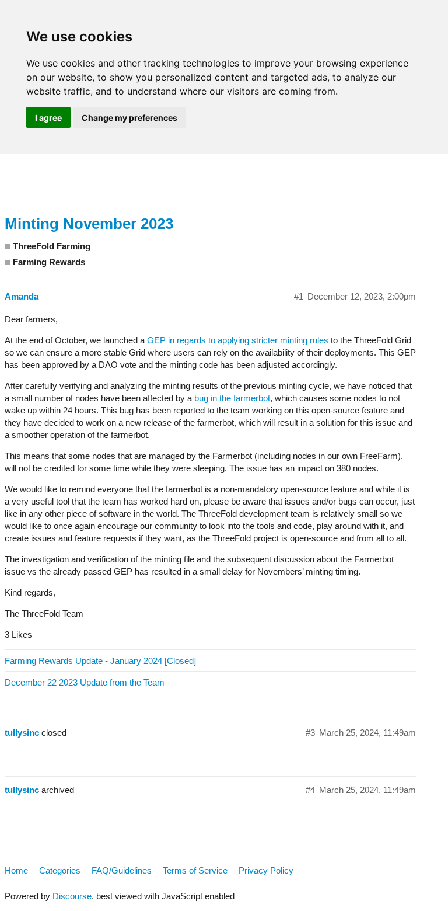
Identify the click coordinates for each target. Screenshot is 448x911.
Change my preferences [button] (129, 118)
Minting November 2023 (89, 223)
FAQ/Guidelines (122, 870)
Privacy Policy (266, 870)
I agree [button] (48, 118)
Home (16, 870)
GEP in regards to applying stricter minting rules (237, 340)
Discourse (72, 896)
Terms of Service (195, 870)
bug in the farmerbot (232, 398)
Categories (59, 870)
